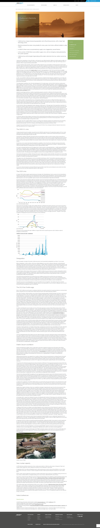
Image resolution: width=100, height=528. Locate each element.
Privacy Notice (30, 524)
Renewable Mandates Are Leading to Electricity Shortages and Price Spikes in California (47, 505)
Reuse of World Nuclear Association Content (51, 524)
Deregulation (71, 48)
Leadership (29, 517)
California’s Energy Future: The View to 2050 (57, 484)
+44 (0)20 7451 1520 (48, 516)
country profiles (26, 9)
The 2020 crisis (72, 46)
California (51, 502)
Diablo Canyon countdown (21, 90)
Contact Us (29, 520)
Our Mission (29, 516)
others (31, 9)
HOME (16, 9)
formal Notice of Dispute (58, 312)
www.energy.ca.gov (39, 504)
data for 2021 (34, 70)
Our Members (29, 518)
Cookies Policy (38, 524)
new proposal (42, 351)
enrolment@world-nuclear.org (58, 519)
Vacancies (29, 519)
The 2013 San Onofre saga (74, 50)
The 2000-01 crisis (72, 44)
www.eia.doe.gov (41, 502)
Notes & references (72, 56)
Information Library (21, 9)
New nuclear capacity (73, 54)
